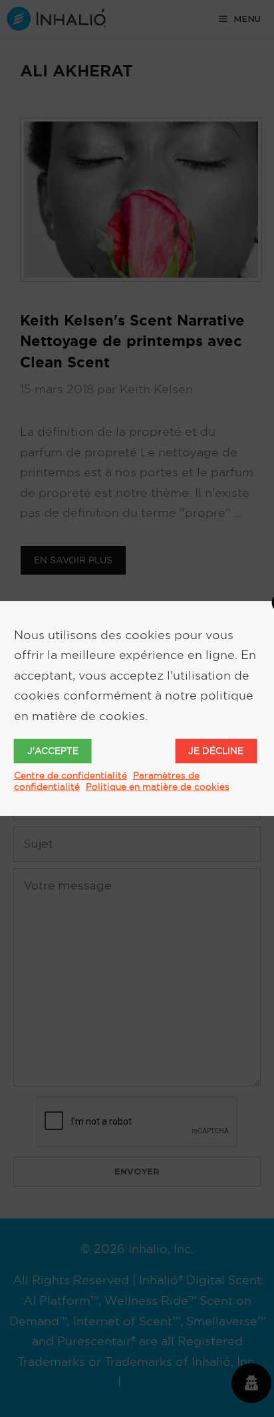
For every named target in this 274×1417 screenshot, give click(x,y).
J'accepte (52, 750)
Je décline (215, 750)
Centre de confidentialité (70, 775)
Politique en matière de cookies (157, 786)
